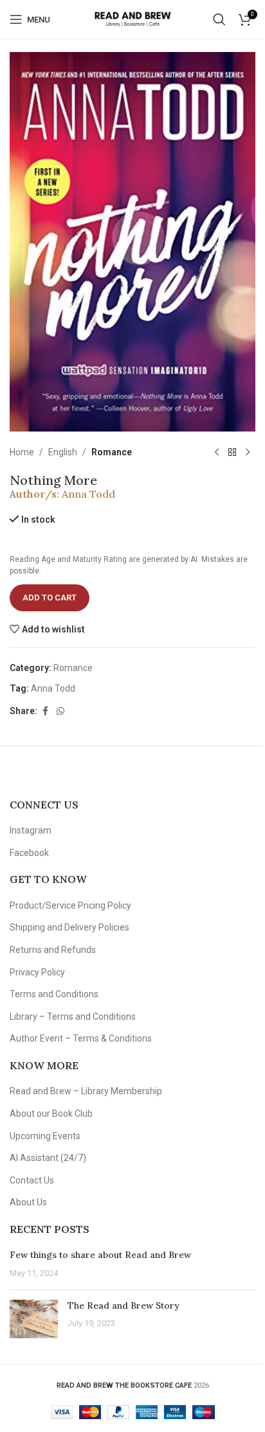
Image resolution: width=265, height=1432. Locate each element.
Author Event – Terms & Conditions (81, 1038)
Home (22, 452)
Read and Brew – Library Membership (86, 1091)
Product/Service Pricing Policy (70, 905)
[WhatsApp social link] (60, 711)
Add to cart (50, 597)
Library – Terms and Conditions (73, 1016)
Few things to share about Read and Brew (100, 1255)
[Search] (219, 19)
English (62, 452)
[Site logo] (132, 18)
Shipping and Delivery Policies (69, 927)
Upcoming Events (45, 1136)
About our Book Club (51, 1113)
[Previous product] (216, 452)
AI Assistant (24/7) (48, 1158)
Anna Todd (88, 493)
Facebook (29, 853)
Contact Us (32, 1180)
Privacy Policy (37, 972)
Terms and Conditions (54, 994)
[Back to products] (232, 452)
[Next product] (247, 452)
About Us (28, 1202)
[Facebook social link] (45, 711)
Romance (111, 452)
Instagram (30, 830)
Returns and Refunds (53, 950)
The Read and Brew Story (123, 1305)
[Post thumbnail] (34, 1319)
